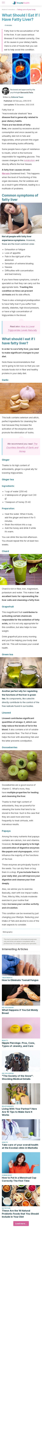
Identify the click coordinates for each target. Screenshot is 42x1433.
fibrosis (6, 173)
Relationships (8, 1106)
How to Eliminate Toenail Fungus (20, 980)
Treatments (7, 977)
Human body (7, 1175)
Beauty (5, 1040)
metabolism (29, 160)
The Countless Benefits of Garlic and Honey (22, 448)
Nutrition (6, 1208)
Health (5, 1142)
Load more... (21, 1223)
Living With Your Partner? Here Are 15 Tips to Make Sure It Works (19, 1111)
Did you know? (8, 1007)
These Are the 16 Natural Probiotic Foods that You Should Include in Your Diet (20, 1213)
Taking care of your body (26, 9)
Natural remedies (8, 9)
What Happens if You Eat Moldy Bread (20, 1011)
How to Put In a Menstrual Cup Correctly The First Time (19, 1179)
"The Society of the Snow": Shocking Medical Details (17, 1077)
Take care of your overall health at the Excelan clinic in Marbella (20, 1146)
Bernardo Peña (27, 92)
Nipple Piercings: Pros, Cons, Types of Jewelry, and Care (18, 1044)
